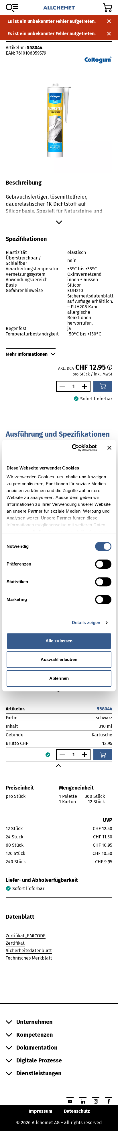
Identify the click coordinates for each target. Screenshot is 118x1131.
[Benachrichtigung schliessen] (109, 21)
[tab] (20, 917)
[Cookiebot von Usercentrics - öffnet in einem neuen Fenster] (73, 447)
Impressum (40, 1111)
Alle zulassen (59, 640)
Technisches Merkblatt (29, 958)
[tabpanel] (59, 948)
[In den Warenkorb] (102, 386)
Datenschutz (77, 1111)
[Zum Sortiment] (12, 8)
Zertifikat (15, 943)
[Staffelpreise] (109, 367)
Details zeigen (86, 622)
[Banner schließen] (109, 448)
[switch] (103, 564)
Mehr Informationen (27, 354)
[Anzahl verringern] (61, 386)
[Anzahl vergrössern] (86, 386)
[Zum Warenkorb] (107, 7)
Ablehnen (59, 678)
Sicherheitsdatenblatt (29, 950)
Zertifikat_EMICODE (26, 935)
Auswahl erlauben (59, 659)
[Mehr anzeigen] (59, 222)
